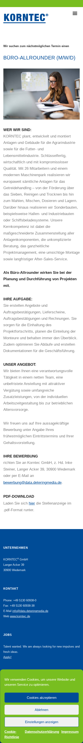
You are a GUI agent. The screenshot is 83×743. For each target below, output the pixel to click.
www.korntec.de (20, 616)
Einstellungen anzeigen (41, 722)
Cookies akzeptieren (41, 697)
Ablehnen (41, 710)
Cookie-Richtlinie (11, 734)
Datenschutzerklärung (42, 731)
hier (32, 503)
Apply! (7, 657)
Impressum (70, 731)
